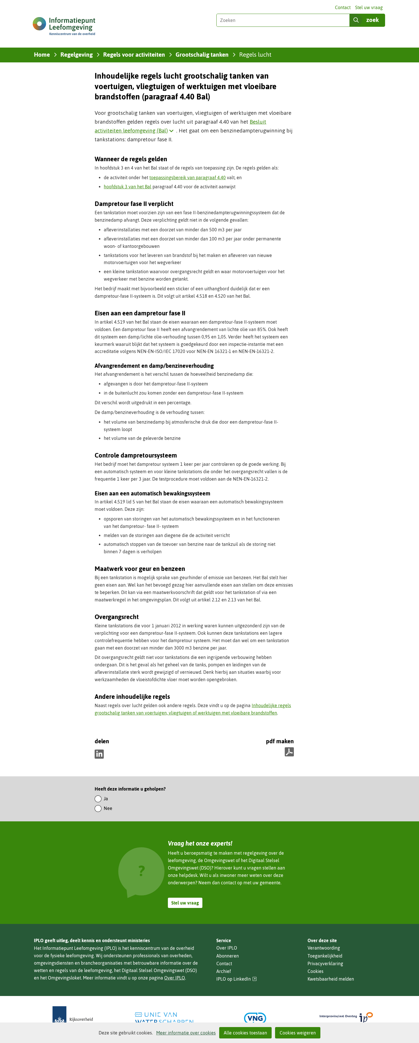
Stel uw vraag (369, 7)
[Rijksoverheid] (72, 1018)
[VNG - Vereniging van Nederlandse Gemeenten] (255, 1018)
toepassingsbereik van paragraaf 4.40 (187, 177)
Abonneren (227, 955)
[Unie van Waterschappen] (164, 1018)
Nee (108, 808)
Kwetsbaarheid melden (331, 978)
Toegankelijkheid (325, 955)
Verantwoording (324, 947)
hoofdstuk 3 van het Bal (127, 186)
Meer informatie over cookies (186, 1032)
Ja (106, 798)
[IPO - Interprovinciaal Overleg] (346, 1018)
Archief (223, 971)
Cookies (316, 971)
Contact (343, 7)
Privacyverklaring (325, 963)
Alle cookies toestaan (245, 1032)
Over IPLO (174, 977)
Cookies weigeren (298, 1032)
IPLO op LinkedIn (236, 979)
